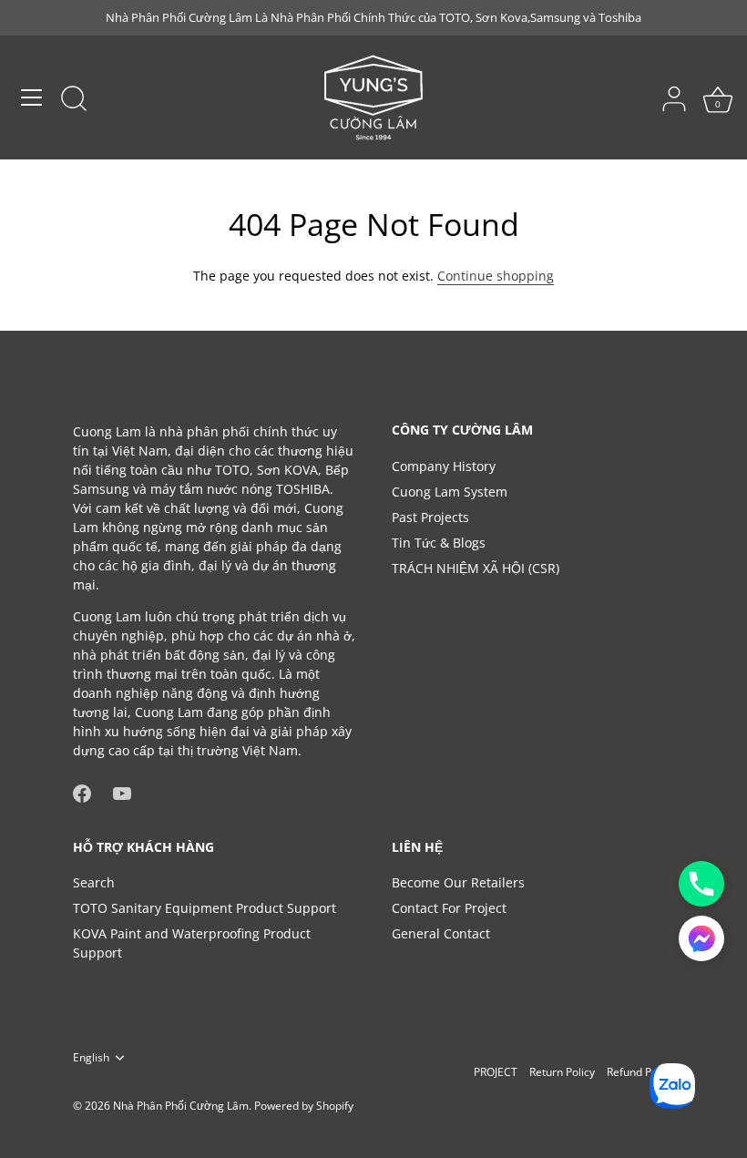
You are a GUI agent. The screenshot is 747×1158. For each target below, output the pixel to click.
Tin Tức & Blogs (439, 542)
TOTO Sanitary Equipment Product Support (204, 908)
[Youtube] (122, 791)
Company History (444, 466)
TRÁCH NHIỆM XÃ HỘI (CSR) (475, 568)
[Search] (74, 100)
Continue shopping (495, 275)
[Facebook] (82, 791)
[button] (701, 938)
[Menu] (32, 97)
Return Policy (562, 1071)
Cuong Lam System (449, 491)
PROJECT (495, 1071)
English (91, 1057)
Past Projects (430, 517)
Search (94, 882)
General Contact (441, 933)
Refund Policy (640, 1071)
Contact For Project (449, 908)
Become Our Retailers (458, 882)
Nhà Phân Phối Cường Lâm (181, 1105)
